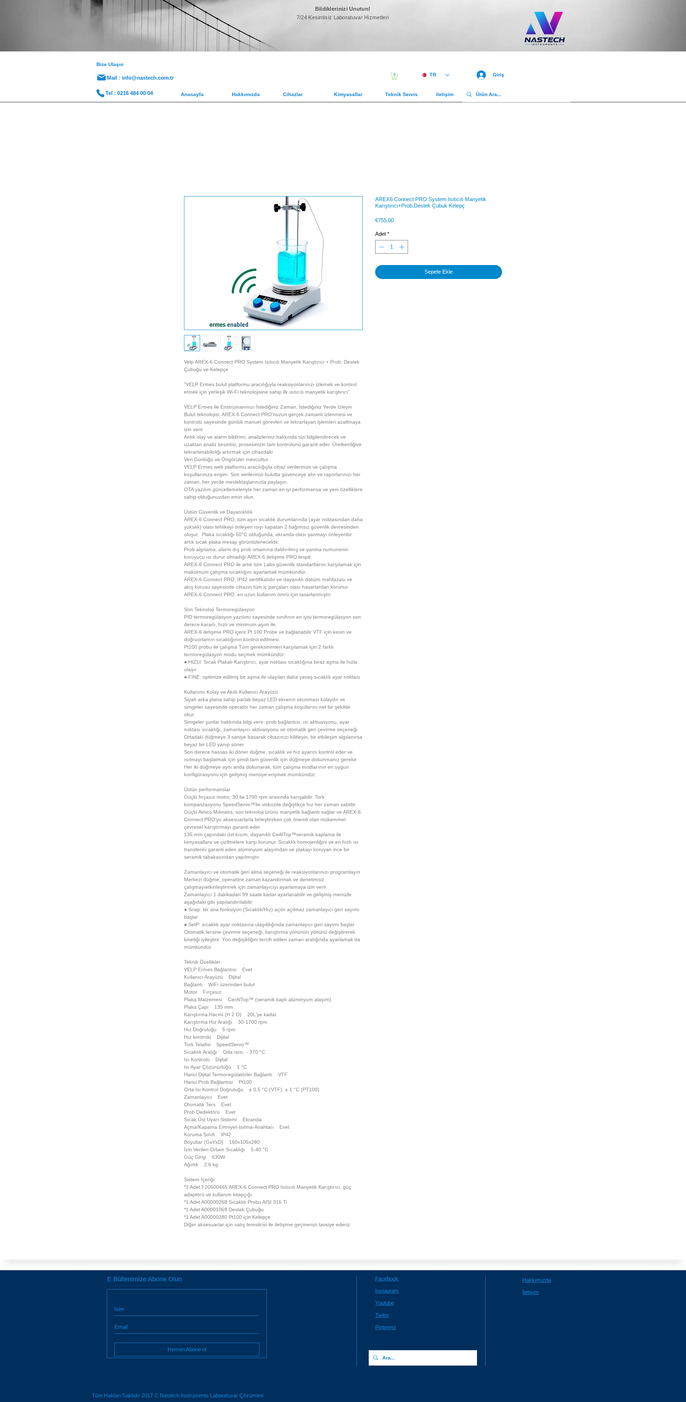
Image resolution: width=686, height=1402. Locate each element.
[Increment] (402, 248)
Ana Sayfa (197, 172)
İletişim (530, 1294)
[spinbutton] (392, 248)
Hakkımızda (536, 1281)
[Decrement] (381, 248)
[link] (394, 76)
